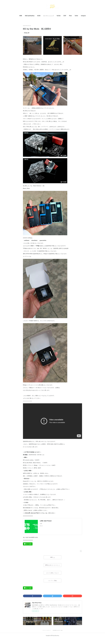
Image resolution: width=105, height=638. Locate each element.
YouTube (58, 15)
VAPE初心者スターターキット (52, 565)
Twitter (76, 15)
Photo (70, 15)
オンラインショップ (48, 15)
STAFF (64, 15)
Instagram (83, 15)
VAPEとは (52, 557)
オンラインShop (52, 580)
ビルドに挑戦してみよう (52, 573)
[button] (20, 15)
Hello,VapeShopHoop (29, 15)
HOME (20, 15)
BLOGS (38, 15)
